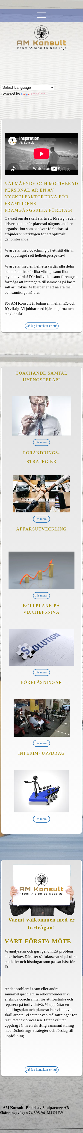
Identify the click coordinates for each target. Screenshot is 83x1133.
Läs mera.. (41, 442)
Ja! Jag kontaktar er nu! (41, 326)
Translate (37, 94)
